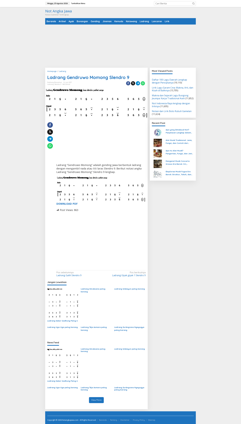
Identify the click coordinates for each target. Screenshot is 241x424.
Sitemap (151, 420)
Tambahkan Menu (78, 3)
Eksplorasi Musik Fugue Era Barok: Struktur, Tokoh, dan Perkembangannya (178, 173)
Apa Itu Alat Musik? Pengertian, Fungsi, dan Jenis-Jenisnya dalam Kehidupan (180, 152)
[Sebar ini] (128, 83)
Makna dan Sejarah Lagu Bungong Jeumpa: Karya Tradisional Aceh (170, 97)
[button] (193, 3)
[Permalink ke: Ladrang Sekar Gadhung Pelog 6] (63, 303)
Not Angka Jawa (58, 11)
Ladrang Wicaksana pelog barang (93, 290)
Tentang (113, 420)
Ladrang (50, 84)
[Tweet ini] (133, 83)
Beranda (103, 420)
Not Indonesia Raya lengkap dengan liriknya (171, 105)
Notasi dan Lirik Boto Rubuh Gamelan (171, 111)
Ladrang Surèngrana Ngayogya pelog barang (129, 328)
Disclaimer (124, 420)
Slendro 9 (57, 84)
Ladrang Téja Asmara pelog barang (94, 328)
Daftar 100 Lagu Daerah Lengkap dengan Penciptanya (169, 81)
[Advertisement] (120, 46)
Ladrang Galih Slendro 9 (68, 274)
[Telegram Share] (138, 83)
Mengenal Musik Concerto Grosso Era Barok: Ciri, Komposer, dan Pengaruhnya (179, 163)
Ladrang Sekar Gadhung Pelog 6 (62, 321)
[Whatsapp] (143, 83)
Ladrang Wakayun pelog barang (129, 289)
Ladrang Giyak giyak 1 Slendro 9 (128, 274)
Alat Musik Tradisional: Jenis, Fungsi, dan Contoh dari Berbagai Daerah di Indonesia (180, 142)
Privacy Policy (139, 420)
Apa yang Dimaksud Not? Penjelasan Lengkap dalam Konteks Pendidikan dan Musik (179, 131)
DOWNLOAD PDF (67, 203)
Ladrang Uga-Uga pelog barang (62, 327)
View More (96, 400)
